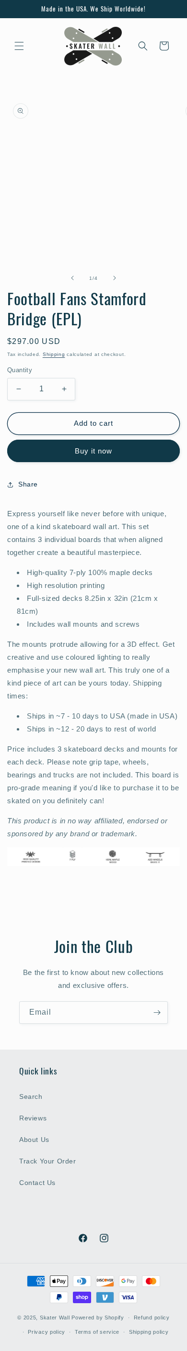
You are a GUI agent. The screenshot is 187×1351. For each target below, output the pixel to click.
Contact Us (37, 1182)
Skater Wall (55, 1317)
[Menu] (19, 45)
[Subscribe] (156, 1012)
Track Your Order (47, 1161)
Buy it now (93, 451)
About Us (34, 1139)
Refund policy (152, 1317)
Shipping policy (149, 1332)
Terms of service (97, 1332)
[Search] (142, 45)
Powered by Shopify (97, 1317)
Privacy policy (46, 1332)
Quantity (19, 370)
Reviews (33, 1118)
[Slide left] (72, 277)
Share (28, 484)
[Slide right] (114, 277)
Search (31, 1096)
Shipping (54, 354)
